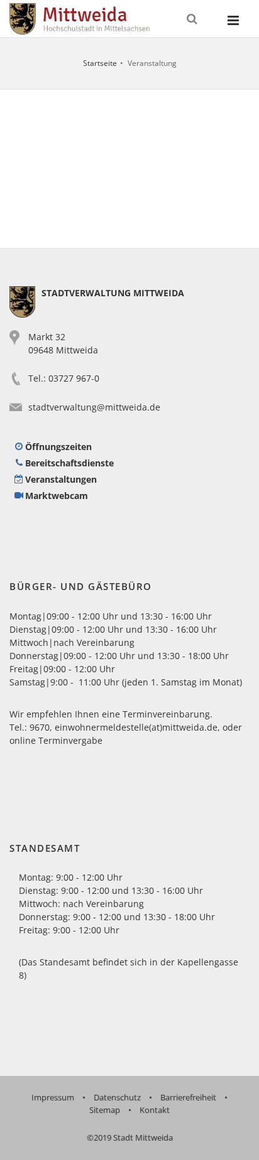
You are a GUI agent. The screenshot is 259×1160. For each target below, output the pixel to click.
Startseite (100, 63)
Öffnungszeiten (58, 447)
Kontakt (155, 1109)
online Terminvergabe (55, 740)
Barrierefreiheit (188, 1097)
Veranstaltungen (61, 479)
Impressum (52, 1097)
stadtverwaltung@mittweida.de (94, 407)
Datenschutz (117, 1097)
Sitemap (104, 1109)
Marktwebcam (56, 496)
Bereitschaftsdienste (69, 463)
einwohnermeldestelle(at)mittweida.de (136, 727)
